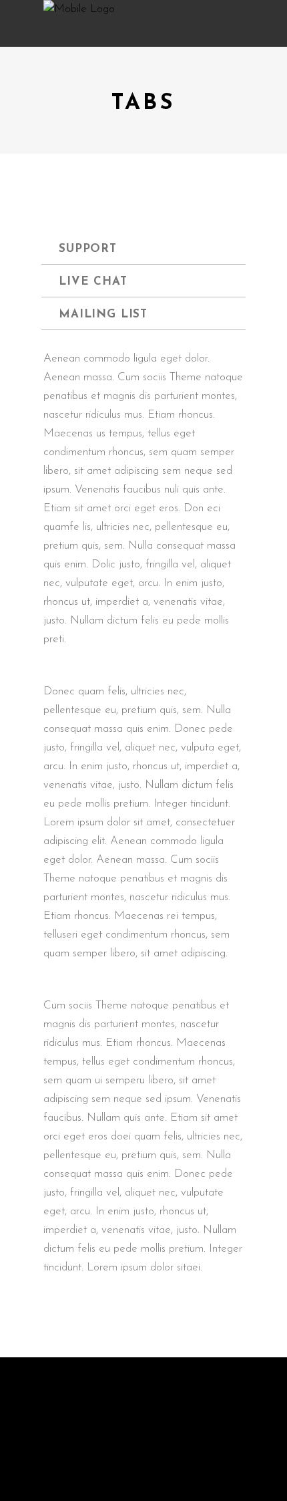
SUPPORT (88, 249)
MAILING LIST (103, 314)
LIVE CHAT (93, 281)
